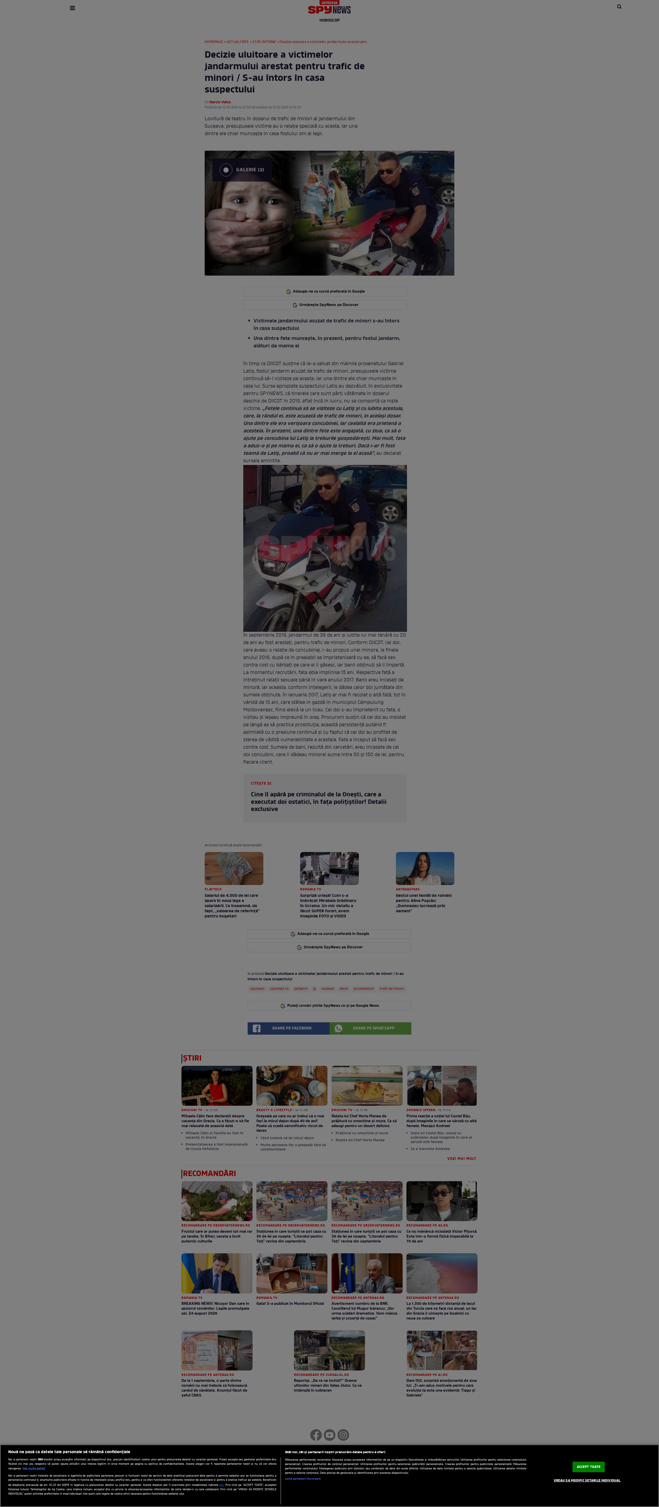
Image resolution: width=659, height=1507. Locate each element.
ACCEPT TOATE (589, 1467)
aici (221, 1485)
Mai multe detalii (34, 1468)
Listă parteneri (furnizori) (303, 1479)
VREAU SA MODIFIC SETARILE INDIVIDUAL (587, 1480)
